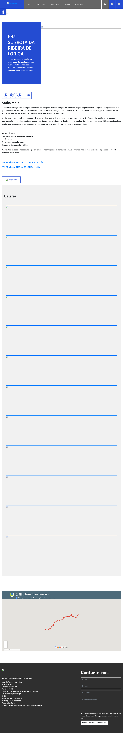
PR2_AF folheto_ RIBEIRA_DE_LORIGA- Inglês (21, 167)
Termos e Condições (8, 703)
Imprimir (12, 180)
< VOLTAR (5, 14)
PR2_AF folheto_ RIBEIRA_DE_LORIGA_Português (22, 162)
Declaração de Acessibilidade (12, 701)
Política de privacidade (34, 705)
